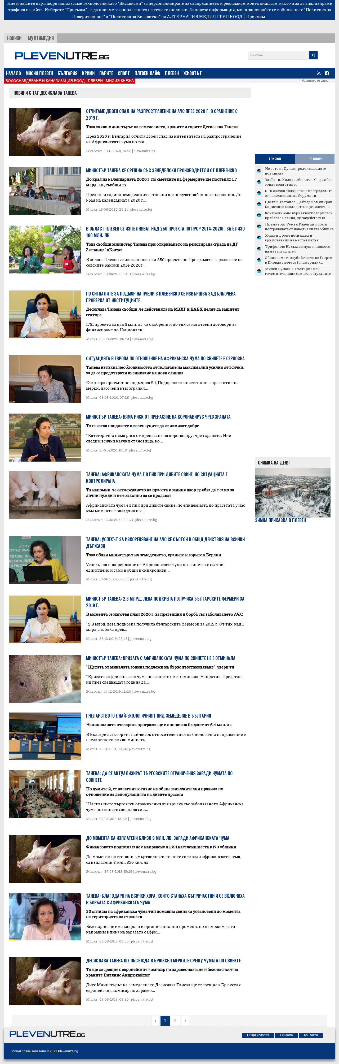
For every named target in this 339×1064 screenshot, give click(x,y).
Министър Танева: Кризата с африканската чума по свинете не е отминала (160, 658)
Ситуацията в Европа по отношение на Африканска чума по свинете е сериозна (165, 358)
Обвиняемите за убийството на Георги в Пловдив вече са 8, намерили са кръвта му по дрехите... (298, 262)
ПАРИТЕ (106, 73)
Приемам (255, 16)
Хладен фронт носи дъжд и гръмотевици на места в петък (292, 237)
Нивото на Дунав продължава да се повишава (295, 171)
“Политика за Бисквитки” (134, 16)
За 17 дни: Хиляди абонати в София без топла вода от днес (298, 182)
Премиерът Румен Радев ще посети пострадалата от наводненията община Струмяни (299, 228)
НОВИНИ (14, 38)
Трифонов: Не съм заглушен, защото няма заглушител (297, 249)
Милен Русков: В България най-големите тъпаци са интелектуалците (298, 271)
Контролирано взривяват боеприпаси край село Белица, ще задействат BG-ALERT (299, 217)
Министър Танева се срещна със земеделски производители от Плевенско (161, 170)
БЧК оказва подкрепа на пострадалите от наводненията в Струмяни (298, 193)
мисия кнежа (120, 81)
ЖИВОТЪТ (193, 73)
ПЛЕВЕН (172, 73)
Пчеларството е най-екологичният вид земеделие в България (148, 716)
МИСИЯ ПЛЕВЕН (39, 73)
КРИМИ (88, 73)
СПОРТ (124, 73)
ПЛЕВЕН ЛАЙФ (147, 73)
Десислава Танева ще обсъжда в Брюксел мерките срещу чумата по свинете (163, 960)
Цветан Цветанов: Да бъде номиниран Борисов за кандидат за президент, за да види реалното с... (298, 206)
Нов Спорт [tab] (314, 159)
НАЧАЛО (13, 73)
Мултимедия (41, 38)
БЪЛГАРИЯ (67, 73)
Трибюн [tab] (275, 159)
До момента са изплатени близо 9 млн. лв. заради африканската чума (157, 838)
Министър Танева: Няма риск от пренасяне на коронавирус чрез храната (158, 417)
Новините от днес (314, 80)
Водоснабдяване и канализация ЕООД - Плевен (54, 81)
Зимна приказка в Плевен (280, 520)
